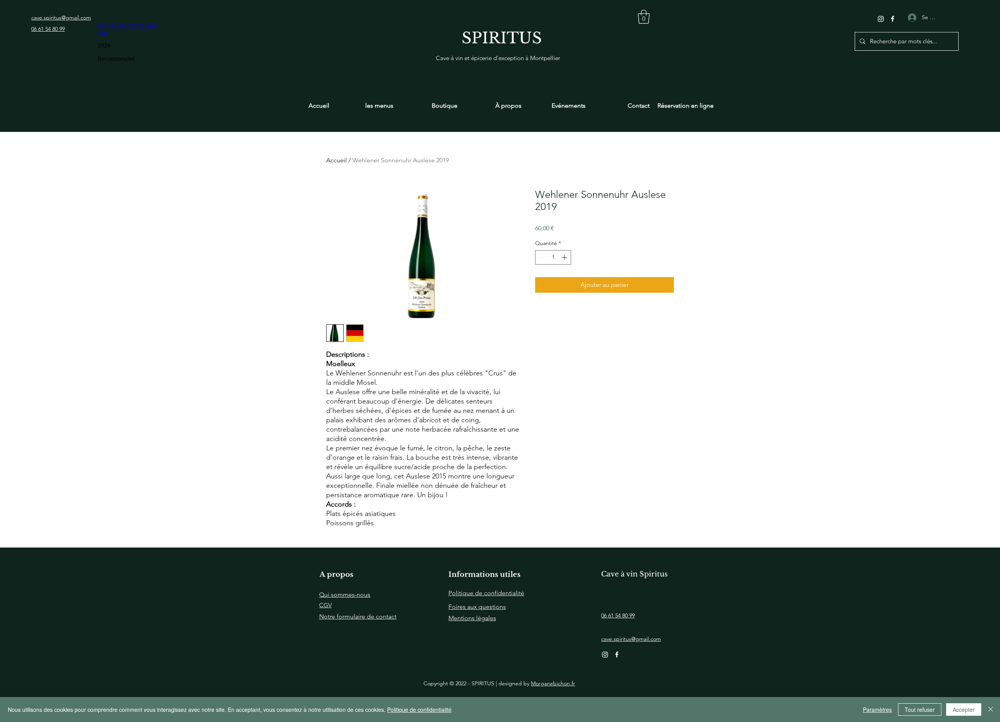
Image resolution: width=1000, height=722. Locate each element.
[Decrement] (541, 257)
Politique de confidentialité (419, 709)
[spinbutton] (553, 257)
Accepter (964, 709)
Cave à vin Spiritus (634, 574)
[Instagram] (881, 19)
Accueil (336, 160)
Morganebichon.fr (553, 683)
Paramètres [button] (877, 709)
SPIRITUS (502, 38)
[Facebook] (892, 19)
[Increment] (565, 257)
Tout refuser (920, 709)
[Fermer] (990, 709)
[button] (644, 17)
